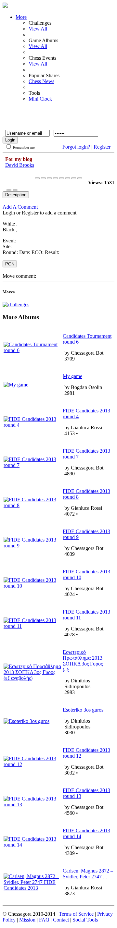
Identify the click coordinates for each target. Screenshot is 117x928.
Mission (27, 919)
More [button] (21, 17)
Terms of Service (76, 914)
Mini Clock (40, 99)
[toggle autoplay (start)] (49, 178)
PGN (9, 264)
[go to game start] (37, 178)
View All (38, 28)
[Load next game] (79, 178)
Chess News (41, 81)
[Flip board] (67, 178)
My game (72, 376)
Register (102, 147)
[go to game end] (61, 178)
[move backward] (43, 178)
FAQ (44, 919)
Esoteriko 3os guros (83, 710)
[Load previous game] (73, 178)
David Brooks (19, 165)
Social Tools (85, 919)
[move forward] (55, 178)
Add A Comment (20, 207)
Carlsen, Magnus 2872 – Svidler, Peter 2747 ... (88, 873)
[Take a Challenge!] (16, 304)
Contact (61, 919)
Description (15, 194)
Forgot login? (76, 147)
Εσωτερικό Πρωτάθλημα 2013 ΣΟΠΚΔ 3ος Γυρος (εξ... (83, 660)
